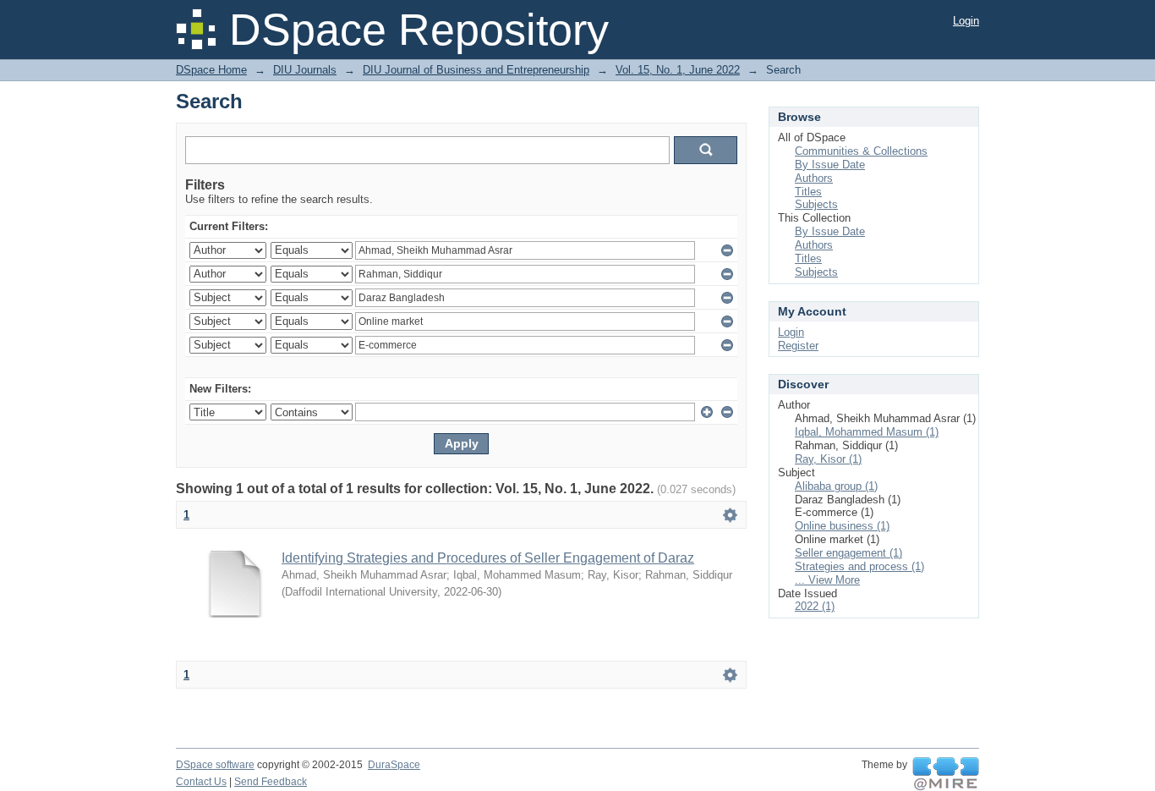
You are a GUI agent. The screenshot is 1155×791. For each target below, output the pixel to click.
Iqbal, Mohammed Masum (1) (867, 432)
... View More (827, 580)
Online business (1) (842, 525)
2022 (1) (815, 606)
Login (966, 20)
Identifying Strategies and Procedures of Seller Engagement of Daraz (488, 558)
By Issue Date (830, 164)
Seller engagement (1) (848, 553)
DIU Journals (305, 69)
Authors (814, 178)
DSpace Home (211, 69)
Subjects (816, 204)
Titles (808, 191)
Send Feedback (270, 782)
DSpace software (215, 765)
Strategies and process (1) (859, 566)
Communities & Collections (861, 151)
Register (798, 345)
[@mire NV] (945, 774)
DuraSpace (394, 765)
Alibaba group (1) (836, 486)
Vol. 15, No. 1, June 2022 (678, 69)
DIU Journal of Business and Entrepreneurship (476, 69)
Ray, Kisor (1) (828, 459)
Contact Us (201, 782)
